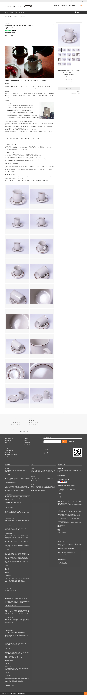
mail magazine (21, 12)
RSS (6, 452)
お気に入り (69, 79)
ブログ (6, 448)
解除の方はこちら (72, 441)
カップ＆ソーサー (22, 16)
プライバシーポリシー (9, 456)
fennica (15, 19)
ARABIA (10, 18)
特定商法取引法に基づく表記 (11, 454)
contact (11, 12)
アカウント (68, 1)
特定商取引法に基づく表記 (75, 93)
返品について (78, 91)
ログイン (75, 1)
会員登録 (83, 1)
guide (6, 12)
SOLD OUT (70, 88)
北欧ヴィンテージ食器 (13, 16)
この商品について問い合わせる (67, 412)
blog (16, 12)
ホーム (6, 16)
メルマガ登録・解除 (9, 450)
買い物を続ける (77, 412)
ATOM (9, 452)
